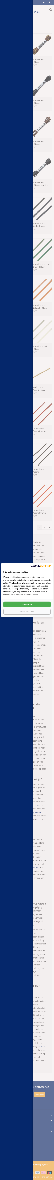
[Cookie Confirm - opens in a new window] (40, 566)
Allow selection (27, 612)
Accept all (27, 604)
